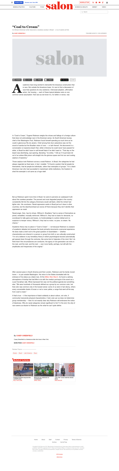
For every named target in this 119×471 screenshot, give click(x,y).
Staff (50, 439)
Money (94, 7)
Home (36, 439)
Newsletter (84, 2)
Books (15, 353)
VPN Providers (59, 454)
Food (42, 7)
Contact (57, 439)
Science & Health (81, 7)
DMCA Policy (59, 457)
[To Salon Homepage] (59, 5)
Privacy (66, 439)
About (43, 439)
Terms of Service (76, 439)
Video (104, 7)
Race (35, 353)
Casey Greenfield (19, 33)
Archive (54, 442)
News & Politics (19, 7)
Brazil (20, 353)
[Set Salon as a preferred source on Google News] (64, 80)
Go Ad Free (63, 442)
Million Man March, (52, 277)
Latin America (28, 353)
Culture (32, 7)
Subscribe (19, 2)
